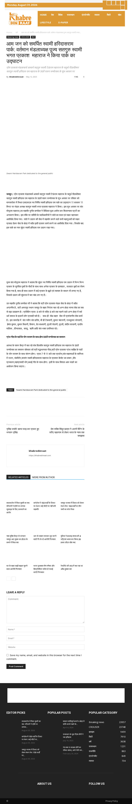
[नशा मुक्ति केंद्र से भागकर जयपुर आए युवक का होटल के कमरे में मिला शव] (18, 525)
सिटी (33, 37)
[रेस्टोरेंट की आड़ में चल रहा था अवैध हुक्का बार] (72, 555)
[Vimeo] (122, 2)
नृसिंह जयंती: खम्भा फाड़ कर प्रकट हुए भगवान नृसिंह (22, 431)
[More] (46, 84)
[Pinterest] (24, 84)
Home (9, 32)
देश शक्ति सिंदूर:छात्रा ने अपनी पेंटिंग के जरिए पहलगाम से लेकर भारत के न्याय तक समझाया (66, 432)
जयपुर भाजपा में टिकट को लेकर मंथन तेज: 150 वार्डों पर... (31, 752)
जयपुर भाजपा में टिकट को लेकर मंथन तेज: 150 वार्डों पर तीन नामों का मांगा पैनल (72, 506)
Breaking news (12, 37)
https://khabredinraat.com (40, 455)
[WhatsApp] (32, 84)
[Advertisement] (45, 184)
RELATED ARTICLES (18, 477)
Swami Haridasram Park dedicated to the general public (41, 390)
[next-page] (14, 579)
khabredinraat (16, 77)
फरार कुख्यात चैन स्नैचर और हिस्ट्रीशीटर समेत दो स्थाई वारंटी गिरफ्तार (44, 569)
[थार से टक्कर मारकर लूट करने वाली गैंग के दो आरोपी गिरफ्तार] (45, 525)
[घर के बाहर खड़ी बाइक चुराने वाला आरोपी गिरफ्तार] (18, 555)
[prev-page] (8, 579)
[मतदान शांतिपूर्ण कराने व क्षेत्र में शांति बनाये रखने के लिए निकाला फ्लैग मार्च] (54, 724)
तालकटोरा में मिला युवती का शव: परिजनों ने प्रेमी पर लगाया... (31, 724)
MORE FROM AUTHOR (43, 477)
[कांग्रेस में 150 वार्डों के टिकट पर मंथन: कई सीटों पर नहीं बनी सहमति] (45, 492)
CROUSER (25, 37)
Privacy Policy (112, 801)
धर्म (17, 32)
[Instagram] (113, 2)
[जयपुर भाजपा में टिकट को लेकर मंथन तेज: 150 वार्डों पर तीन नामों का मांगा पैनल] (72, 492)
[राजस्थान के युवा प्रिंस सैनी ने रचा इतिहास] (54, 737)
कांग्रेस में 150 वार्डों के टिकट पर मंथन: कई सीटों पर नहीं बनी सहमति (44, 506)
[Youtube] (122, 7)
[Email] (39, 84)
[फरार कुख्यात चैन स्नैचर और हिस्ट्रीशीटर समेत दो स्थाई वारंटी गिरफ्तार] (45, 555)
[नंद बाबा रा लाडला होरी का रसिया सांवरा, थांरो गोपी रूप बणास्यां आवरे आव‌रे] (54, 750)
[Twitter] (118, 2)
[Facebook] (109, 2)
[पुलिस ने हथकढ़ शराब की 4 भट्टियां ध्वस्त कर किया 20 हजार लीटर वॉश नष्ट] (72, 525)
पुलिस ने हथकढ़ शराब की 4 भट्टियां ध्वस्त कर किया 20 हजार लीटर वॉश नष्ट (71, 539)
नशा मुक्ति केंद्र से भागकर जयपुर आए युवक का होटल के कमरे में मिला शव (17, 539)
